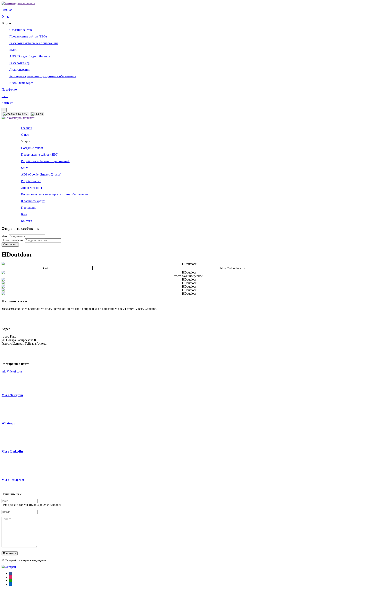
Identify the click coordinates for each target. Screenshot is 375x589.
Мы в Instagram (13, 479)
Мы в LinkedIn (12, 451)
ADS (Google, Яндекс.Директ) (29, 56)
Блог (5, 96)
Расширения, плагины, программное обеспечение (42, 76)
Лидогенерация (19, 69)
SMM (13, 49)
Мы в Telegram (12, 395)
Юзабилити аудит (21, 83)
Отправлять (10, 244)
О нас (5, 16)
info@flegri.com (12, 371)
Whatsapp (8, 423)
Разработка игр (19, 63)
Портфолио (9, 89)
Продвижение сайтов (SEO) (28, 36)
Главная (7, 10)
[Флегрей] (9, 567)
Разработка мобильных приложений (33, 43)
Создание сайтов (20, 29)
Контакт (7, 102)
